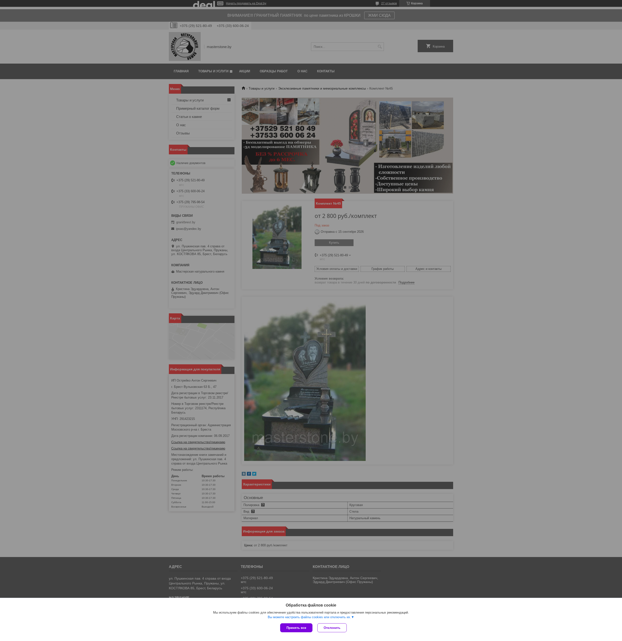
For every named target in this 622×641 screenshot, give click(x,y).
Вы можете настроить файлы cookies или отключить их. (309, 617)
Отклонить (332, 628)
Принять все (296, 628)
